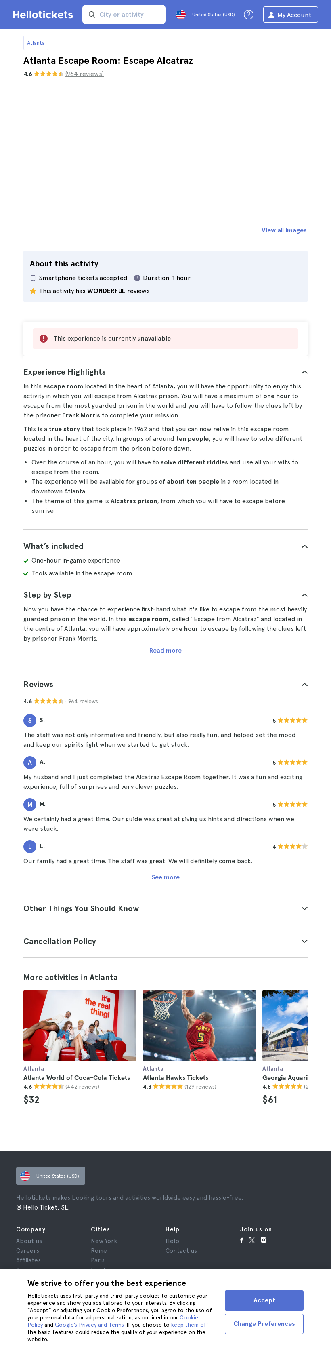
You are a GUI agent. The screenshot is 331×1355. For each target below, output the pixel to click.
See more (166, 877)
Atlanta (36, 43)
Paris (98, 1260)
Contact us (181, 1250)
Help (172, 1241)
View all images (284, 230)
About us (29, 1241)
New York (104, 1241)
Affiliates (28, 1260)
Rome (99, 1250)
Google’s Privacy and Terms (89, 1324)
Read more (165, 650)
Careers (27, 1250)
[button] (165, 371)
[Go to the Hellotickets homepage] (44, 14)
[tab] (165, 371)
